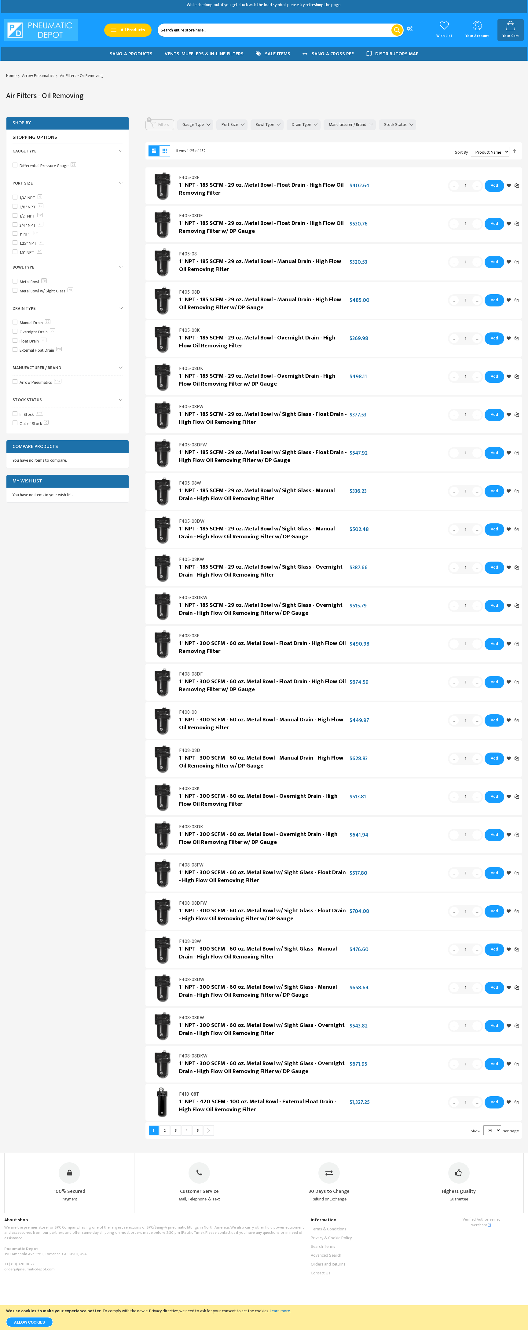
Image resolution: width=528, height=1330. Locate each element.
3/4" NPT (31, 225)
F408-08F (189, 636)
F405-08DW (191, 521)
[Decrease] (454, 185)
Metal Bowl (33, 281)
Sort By (461, 152)
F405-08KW (191, 559)
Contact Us (320, 1273)
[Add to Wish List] (508, 185)
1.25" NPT (31, 243)
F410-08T (189, 1094)
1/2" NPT (31, 216)
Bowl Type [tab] (265, 124)
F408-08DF (191, 674)
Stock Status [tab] (395, 124)
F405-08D (189, 292)
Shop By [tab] (22, 123)
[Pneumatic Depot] (41, 30)
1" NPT (29, 234)
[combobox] (281, 30)
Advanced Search (326, 1255)
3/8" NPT (31, 207)
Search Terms (323, 1246)
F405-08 (188, 254)
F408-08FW (191, 865)
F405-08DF (191, 216)
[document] (264, 1317)
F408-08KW (191, 1018)
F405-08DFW (193, 445)
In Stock (31, 414)
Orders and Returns (328, 1264)
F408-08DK (191, 827)
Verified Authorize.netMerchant (481, 1222)
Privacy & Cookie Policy (331, 1237)
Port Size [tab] (230, 124)
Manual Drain (35, 322)
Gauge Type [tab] (193, 124)
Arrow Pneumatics (38, 75)
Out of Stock (33, 423)
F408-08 (188, 712)
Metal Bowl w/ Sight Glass (46, 291)
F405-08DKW (193, 598)
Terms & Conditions (328, 1229)
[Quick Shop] (162, 186)
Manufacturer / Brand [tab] (347, 124)
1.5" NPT (30, 252)
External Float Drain (40, 350)
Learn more (280, 1310)
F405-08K (189, 330)
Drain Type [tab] (301, 124)
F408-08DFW (193, 903)
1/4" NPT (30, 197)
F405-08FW (191, 407)
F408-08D (189, 750)
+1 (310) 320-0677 (19, 1264)
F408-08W (190, 941)
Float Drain (33, 341)
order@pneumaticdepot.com (29, 1269)
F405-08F (189, 178)
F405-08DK (191, 369)
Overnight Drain (37, 331)
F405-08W (190, 483)
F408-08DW (191, 980)
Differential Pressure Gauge (47, 165)
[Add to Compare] (517, 185)
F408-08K (189, 789)
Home (11, 75)
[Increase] (477, 185)
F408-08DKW (193, 1056)
